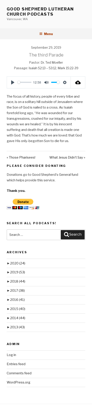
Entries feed (16, 364)
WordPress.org (18, 382)
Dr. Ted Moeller (52, 62)
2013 (17, 327)
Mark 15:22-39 (68, 68)
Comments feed (19, 373)
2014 (17, 318)
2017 (17, 291)
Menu (48, 34)
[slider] (24, 82)
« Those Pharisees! (21, 157)
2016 (17, 300)
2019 (17, 272)
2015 (17, 309)
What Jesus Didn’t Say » (67, 157)
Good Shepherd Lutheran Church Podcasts (40, 12)
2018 (17, 281)
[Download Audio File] (78, 82)
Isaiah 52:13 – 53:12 (42, 68)
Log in (11, 355)
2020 (17, 263)
